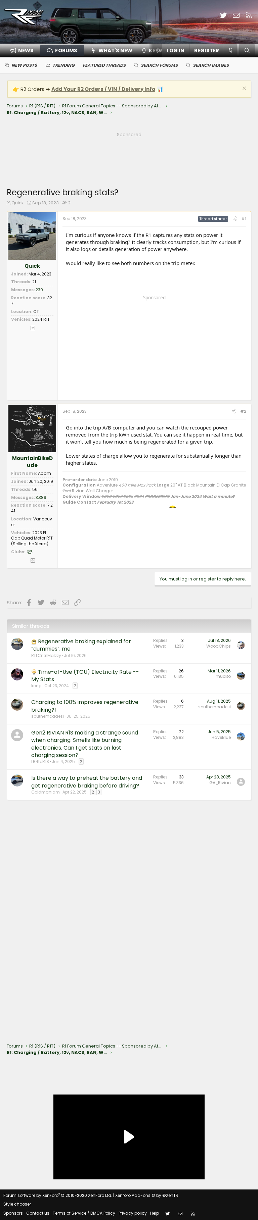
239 (39, 290)
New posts (24, 65)
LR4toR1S (40, 761)
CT (36, 311)
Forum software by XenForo (57, 1195)
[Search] (247, 50)
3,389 (41, 497)
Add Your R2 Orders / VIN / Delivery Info (103, 89)
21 (34, 282)
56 (35, 489)
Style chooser (17, 1204)
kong (36, 686)
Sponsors (13, 1213)
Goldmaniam (45, 792)
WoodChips (218, 646)
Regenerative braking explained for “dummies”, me (81, 645)
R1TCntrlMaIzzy (46, 655)
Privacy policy (133, 1213)
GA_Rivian (220, 782)
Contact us (37, 1213)
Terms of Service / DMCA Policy (84, 1213)
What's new (115, 50)
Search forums (159, 65)
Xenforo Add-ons (146, 1195)
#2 (243, 411)
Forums (66, 50)
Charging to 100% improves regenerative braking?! (84, 705)
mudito (223, 676)
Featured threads (104, 65)
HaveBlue (221, 737)
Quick (17, 203)
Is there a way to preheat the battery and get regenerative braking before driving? (86, 781)
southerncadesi (47, 716)
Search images (211, 65)
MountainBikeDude (32, 462)
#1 (243, 218)
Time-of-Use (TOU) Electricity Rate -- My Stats (85, 675)
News (26, 50)
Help (154, 1213)
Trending (63, 65)
